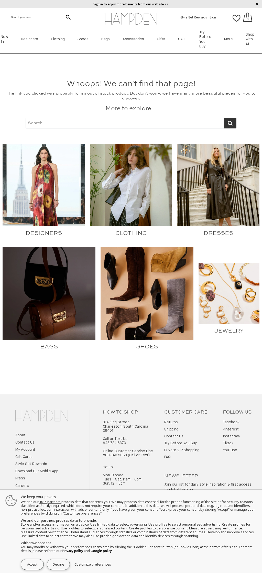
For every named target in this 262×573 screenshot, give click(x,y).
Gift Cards (23, 457)
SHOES (147, 347)
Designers (29, 39)
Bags (105, 39)
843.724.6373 (114, 443)
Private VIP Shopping (181, 450)
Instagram (231, 436)
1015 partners (50, 502)
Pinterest (231, 429)
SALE (182, 39)
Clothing (58, 39)
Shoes (83, 39)
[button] (237, 17)
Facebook (231, 422)
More (228, 39)
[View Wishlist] (237, 21)
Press (20, 478)
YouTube (230, 450)
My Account (25, 449)
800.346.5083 (115, 455)
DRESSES (218, 233)
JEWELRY (229, 331)
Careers (22, 486)
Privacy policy (72, 550)
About (20, 435)
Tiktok (228, 443)
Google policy (101, 550)
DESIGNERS (44, 233)
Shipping (171, 429)
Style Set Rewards (193, 17)
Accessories (133, 39)
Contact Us (25, 442)
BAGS (49, 347)
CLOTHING (131, 233)
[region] (131, 4)
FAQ (167, 457)
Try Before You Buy (180, 443)
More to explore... (131, 109)
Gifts (161, 39)
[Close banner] (257, 4)
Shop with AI (250, 39)
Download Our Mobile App (36, 471)
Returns (171, 422)
